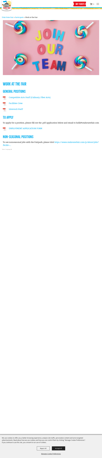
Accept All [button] (58, 448)
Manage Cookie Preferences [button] (51, 454)
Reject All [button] (43, 448)
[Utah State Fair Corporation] (6, 6)
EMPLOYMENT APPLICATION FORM (25, 128)
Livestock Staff (16, 109)
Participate (19, 17)
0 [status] (93, 4)
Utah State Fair (7, 17)
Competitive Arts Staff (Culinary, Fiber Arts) (30, 97)
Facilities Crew (16, 103)
